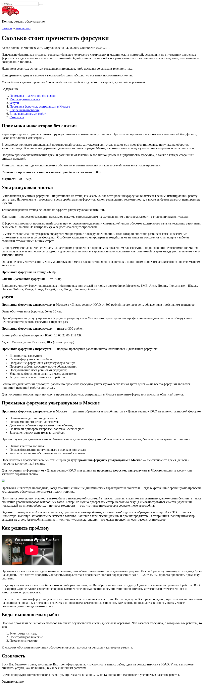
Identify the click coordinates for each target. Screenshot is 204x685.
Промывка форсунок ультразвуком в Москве (40, 106)
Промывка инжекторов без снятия (33, 95)
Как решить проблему (24, 110)
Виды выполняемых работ (28, 113)
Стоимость (17, 117)
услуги (14, 103)
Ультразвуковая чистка (25, 99)
